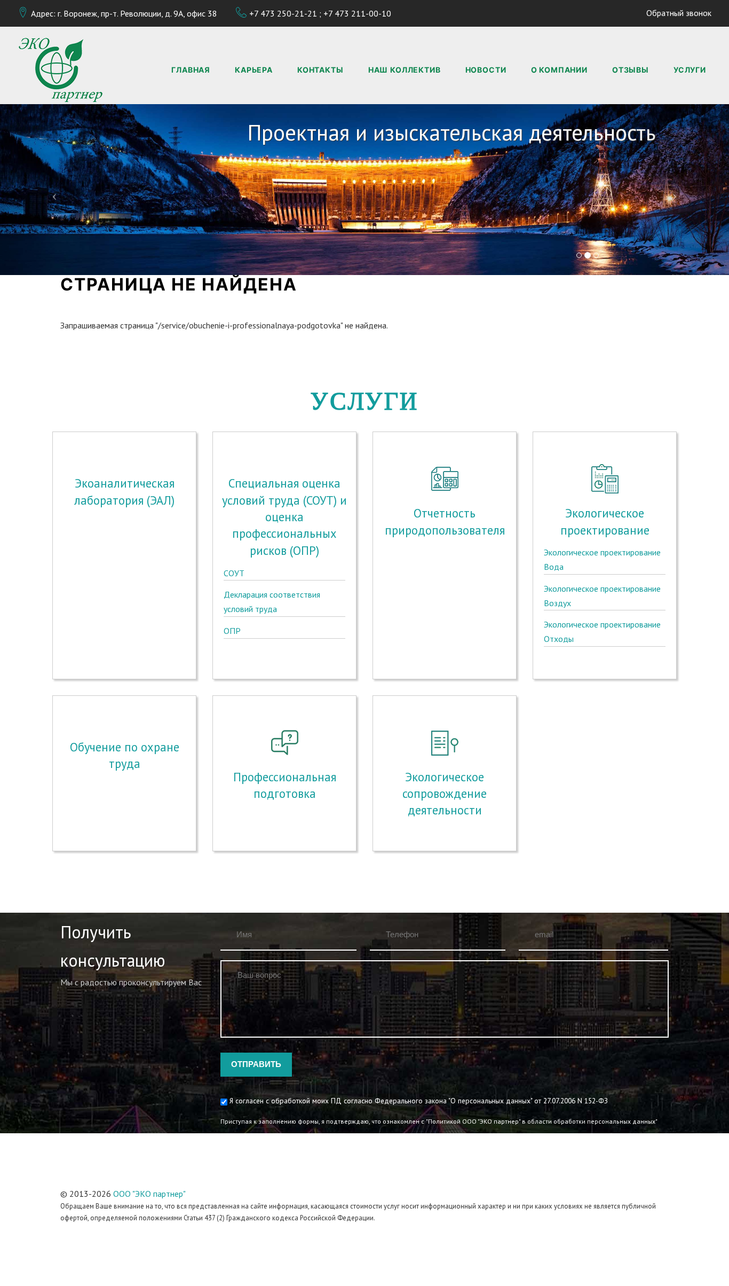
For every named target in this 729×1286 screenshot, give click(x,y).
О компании (559, 69)
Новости (485, 69)
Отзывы (630, 69)
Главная (190, 69)
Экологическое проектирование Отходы (602, 631)
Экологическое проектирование (604, 521)
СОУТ (234, 573)
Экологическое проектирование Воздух (602, 595)
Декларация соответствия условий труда (272, 601)
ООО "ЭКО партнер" (149, 1193)
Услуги (689, 69)
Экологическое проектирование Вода (602, 559)
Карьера (254, 69)
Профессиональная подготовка (284, 785)
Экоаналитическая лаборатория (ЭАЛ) (124, 491)
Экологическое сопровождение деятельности (444, 793)
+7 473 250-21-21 (283, 13)
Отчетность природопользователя (445, 521)
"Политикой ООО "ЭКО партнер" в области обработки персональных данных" (541, 1121)
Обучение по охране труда (124, 755)
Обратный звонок (678, 12)
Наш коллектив (404, 69)
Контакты (320, 69)
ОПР (232, 630)
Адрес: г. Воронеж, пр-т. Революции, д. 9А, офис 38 (124, 13)
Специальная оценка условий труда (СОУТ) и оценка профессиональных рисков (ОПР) (284, 516)
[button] (54, 189)
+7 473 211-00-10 (357, 13)
